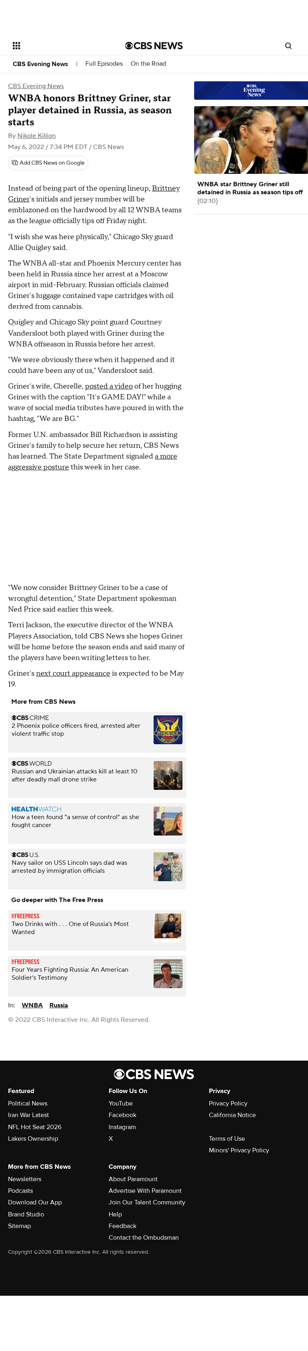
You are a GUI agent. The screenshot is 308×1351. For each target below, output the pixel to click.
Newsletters (24, 1179)
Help (115, 1214)
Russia (58, 1005)
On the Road (148, 64)
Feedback (122, 1226)
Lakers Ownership (33, 1139)
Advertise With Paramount (145, 1191)
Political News (27, 1103)
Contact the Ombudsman (144, 1237)
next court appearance (73, 673)
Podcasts (20, 1191)
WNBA (32, 1005)
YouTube (121, 1103)
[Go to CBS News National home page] (154, 46)
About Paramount (133, 1179)
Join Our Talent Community (147, 1202)
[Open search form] (288, 45)
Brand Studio (26, 1214)
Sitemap (19, 1226)
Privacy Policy (228, 1103)
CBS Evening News (40, 64)
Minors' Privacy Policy (239, 1150)
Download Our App (35, 1202)
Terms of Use (227, 1139)
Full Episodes (104, 64)
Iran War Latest (28, 1115)
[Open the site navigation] (60, 45)
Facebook (122, 1115)
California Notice (232, 1115)
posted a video (109, 386)
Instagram (122, 1127)
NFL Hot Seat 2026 (34, 1127)
